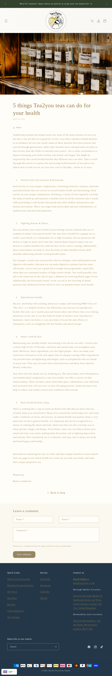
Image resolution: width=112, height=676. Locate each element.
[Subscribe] (55, 646)
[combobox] (9, 672)
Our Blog (12, 598)
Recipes (11, 604)
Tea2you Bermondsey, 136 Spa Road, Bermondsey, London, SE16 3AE (87, 624)
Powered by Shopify (62, 670)
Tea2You (51, 670)
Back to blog (58, 492)
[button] (6, 21)
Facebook (45, 579)
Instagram (45, 585)
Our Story (12, 591)
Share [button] (18, 127)
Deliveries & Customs (18, 579)
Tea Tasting (13, 617)
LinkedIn (45, 591)
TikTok (44, 598)
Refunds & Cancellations (20, 585)
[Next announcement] (107, 4)
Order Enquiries (15, 611)
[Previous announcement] (5, 4)
